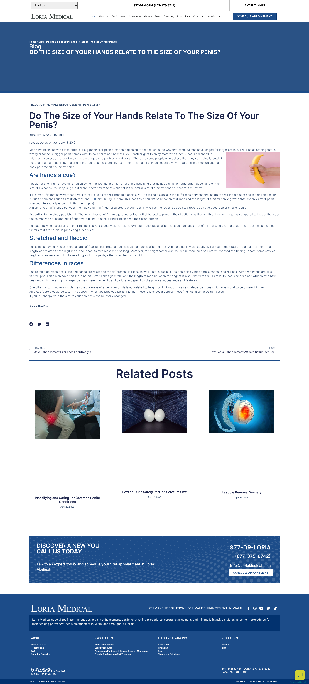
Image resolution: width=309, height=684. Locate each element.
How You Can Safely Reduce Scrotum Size (154, 492)
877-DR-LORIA (250, 547)
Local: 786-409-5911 (234, 671)
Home (32, 41)
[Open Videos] (203, 16)
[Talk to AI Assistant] (300, 675)
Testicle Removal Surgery (241, 492)
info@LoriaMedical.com (250, 566)
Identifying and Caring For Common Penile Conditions (67, 500)
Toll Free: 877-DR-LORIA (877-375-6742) (247, 668)
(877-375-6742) (154, 5)
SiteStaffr (303, 682)
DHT (93, 199)
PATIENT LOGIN (255, 5)
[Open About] (107, 16)
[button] (31, 324)
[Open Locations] (220, 16)
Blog (41, 41)
